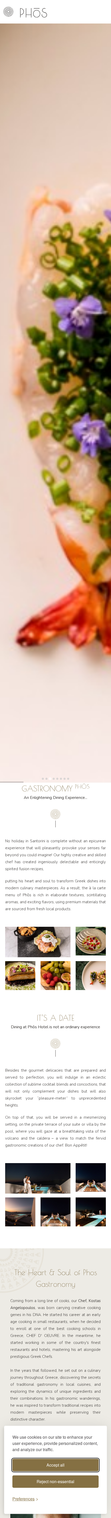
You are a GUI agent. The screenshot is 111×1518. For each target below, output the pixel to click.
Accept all (55, 1465)
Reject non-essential (55, 1481)
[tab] (43, 779)
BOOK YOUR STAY (88, 11)
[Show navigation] (8, 11)
